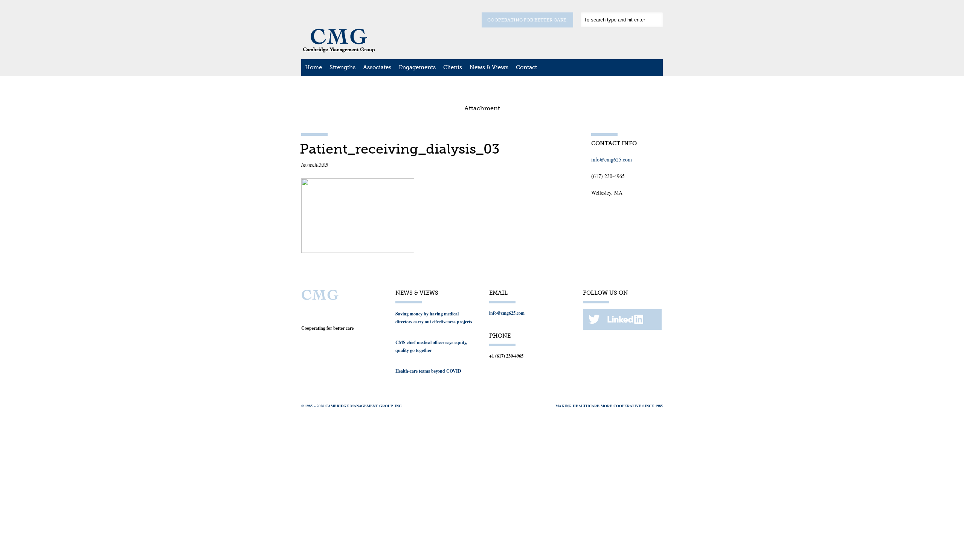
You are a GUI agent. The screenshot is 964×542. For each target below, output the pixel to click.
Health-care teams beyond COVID (428, 371)
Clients (452, 67)
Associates (377, 67)
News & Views (489, 67)
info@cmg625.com (611, 159)
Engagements (417, 67)
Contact (526, 67)
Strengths (342, 67)
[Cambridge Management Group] (339, 50)
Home (313, 67)
